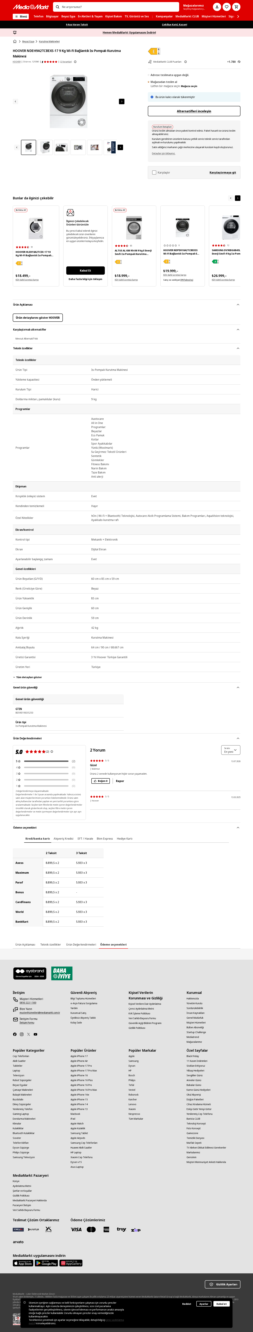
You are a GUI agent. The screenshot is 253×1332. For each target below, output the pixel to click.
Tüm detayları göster (29, 677)
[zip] (136, 1230)
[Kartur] (33, 1229)
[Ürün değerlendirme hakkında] (52, 751)
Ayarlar (203, 1304)
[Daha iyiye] (61, 973)
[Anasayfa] (15, 41)
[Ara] (57, 7)
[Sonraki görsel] (121, 101)
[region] (126, 887)
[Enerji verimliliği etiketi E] (19, 263)
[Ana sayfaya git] (31, 6)
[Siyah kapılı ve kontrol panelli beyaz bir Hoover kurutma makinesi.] (182, 227)
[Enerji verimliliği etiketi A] (215, 261)
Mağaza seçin (189, 86)
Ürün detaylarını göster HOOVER (38, 318)
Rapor (120, 781)
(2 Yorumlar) (66, 61)
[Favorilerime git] (227, 7)
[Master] (91, 1229)
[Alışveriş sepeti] (236, 7)
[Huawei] (70, 1263)
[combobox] (119, 7)
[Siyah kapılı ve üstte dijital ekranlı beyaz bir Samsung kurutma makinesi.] (231, 227)
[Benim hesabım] (217, 7)
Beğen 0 (102, 781)
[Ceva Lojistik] (18, 1229)
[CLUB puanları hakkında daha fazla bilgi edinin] (185, 61)
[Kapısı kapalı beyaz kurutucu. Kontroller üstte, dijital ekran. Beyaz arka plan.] (36, 228)
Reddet (186, 1304)
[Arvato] (18, 1242)
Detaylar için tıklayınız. (163, 153)
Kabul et (222, 1304)
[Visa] (76, 1229)
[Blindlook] (30, 973)
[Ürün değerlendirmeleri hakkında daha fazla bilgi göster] (75, 61)
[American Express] (106, 1229)
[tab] (37, 838)
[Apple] (23, 1263)
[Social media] (16, 1034)
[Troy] (121, 1229)
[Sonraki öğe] (237, 198)
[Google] (46, 1263)
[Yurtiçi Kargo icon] (48, 1229)
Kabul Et (85, 270)
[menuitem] (38, 16)
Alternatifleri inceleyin (194, 111)
